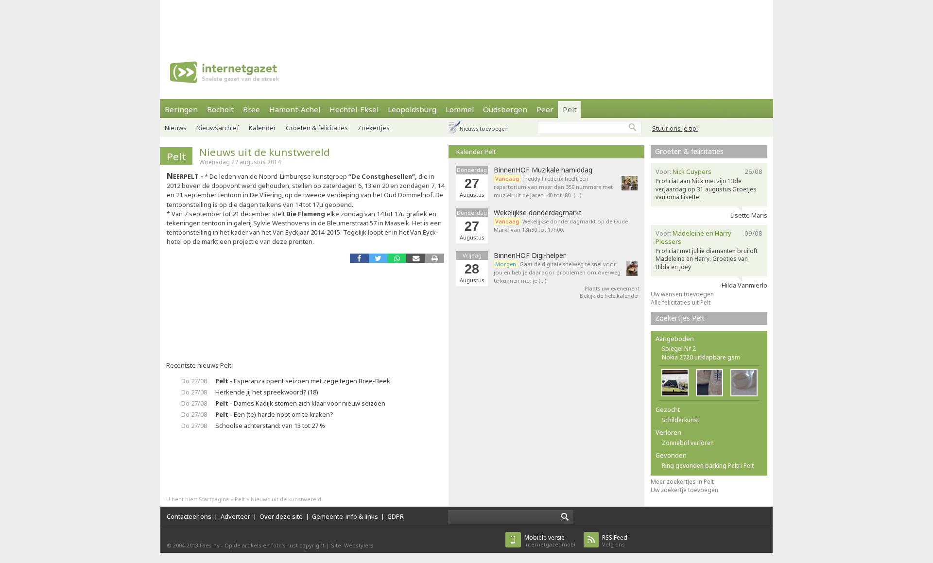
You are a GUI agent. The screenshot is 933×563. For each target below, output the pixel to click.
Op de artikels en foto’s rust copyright (275, 545)
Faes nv (210, 545)
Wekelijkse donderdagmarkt (538, 212)
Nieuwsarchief (217, 127)
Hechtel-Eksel (354, 109)
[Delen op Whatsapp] (396, 258)
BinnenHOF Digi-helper (530, 255)
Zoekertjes (374, 127)
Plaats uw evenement (612, 288)
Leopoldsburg (412, 109)
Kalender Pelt (476, 151)
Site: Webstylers (352, 545)
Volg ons (614, 541)
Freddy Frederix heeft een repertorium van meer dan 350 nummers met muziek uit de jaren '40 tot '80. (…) (553, 187)
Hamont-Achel (294, 109)
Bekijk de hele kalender (609, 295)
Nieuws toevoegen (484, 128)
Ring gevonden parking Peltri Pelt (708, 465)
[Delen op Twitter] (378, 258)
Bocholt (220, 109)
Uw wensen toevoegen (682, 294)
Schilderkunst (680, 420)
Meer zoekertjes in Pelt (682, 482)
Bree (251, 109)
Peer (544, 109)
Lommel (460, 109)
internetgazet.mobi (549, 541)
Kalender (262, 127)
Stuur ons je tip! (675, 128)
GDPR (395, 516)
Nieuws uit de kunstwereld (264, 152)
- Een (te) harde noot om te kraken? (274, 414)
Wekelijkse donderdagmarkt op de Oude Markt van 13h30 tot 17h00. (561, 225)
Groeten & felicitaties (317, 127)
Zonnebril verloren (688, 443)
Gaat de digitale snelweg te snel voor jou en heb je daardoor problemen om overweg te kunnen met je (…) (557, 272)
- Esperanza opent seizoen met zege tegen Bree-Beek (302, 380)
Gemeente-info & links (345, 516)
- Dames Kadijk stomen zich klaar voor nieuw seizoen (300, 403)
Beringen (181, 109)
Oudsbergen (505, 109)
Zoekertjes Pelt (680, 318)
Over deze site (281, 516)
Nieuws (176, 127)
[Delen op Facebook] (359, 258)
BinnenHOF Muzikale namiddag (543, 170)
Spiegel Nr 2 (679, 348)
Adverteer (235, 516)
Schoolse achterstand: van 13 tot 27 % (270, 425)
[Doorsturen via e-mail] (415, 258)
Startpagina (214, 499)
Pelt (570, 109)
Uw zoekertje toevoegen (684, 490)
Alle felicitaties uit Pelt (680, 302)
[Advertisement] (466, 22)
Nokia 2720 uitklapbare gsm (701, 357)
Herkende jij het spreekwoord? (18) (266, 392)
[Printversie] (434, 258)
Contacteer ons (189, 516)
